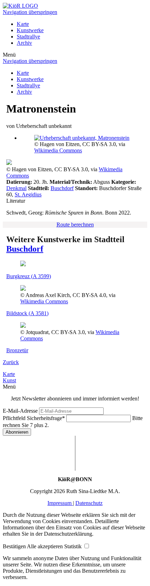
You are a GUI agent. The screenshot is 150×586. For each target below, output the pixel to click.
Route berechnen (75, 224)
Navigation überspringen (30, 12)
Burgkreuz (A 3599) (28, 276)
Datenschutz (89, 503)
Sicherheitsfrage (34, 418)
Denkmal (16, 188)
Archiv (24, 43)
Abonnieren (17, 432)
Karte (23, 24)
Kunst (9, 380)
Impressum (60, 503)
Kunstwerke (30, 30)
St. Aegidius (28, 194)
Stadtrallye (28, 36)
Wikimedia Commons (58, 150)
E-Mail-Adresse (20, 411)
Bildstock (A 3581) (27, 313)
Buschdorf (62, 188)
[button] (15, 546)
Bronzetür (17, 350)
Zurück (11, 362)
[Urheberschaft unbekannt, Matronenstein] (81, 138)
